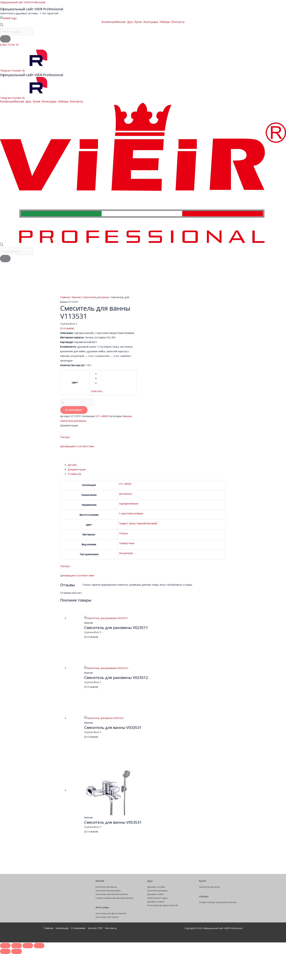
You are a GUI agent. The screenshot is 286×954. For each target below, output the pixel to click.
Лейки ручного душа (157, 898)
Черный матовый (147, 523)
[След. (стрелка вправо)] (16, 951)
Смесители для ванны (96, 297)
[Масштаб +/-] (5, 945)
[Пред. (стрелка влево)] (5, 951)
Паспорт (65, 437)
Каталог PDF (95, 928)
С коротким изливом (131, 513)
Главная (65, 297)
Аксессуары (150, 22)
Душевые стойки (155, 894)
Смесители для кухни (209, 887)
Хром (132, 523)
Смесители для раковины (108, 890)
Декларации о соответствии (77, 446)
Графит (123, 523)
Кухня (138, 22)
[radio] (116, 373)
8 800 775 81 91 (9, 44)
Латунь (123, 533)
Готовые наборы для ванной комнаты (114, 898)
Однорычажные (128, 503)
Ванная (120, 22)
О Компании (78, 928)
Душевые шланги (155, 901)
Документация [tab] (76, 469)
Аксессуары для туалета (107, 917)
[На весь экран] (16, 945)
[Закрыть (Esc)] (39, 945)
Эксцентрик (126, 553)
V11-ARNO (102, 416)
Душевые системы (156, 887)
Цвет (75, 382)
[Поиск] (5, 39)
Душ (130, 22)
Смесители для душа (157, 890)
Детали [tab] (72, 464)
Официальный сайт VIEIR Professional (22, 2)
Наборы (165, 22)
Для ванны (125, 493)
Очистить (96, 391)
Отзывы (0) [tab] (74, 473)
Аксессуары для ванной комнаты (111, 894)
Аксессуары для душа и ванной (110, 913)
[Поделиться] (28, 945)
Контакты (177, 22)
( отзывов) (67, 328)
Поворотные (126, 543)
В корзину (74, 410)
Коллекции (109, 22)
